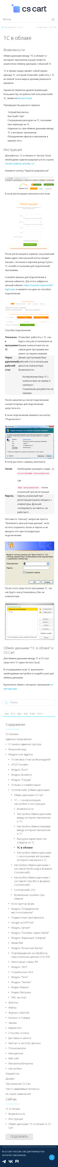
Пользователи (17, 1048)
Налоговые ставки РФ (24, 961)
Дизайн (10, 1078)
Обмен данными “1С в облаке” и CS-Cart (30, 1125)
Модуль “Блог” (19, 769)
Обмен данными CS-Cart (28, 795)
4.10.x (32, 713)
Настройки (15, 1068)
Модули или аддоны (20, 754)
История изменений (18, 1094)
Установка (12, 734)
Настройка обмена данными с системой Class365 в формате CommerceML (32, 881)
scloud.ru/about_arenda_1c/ (19, 163)
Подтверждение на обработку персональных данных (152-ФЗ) (30, 954)
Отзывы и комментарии (26, 785)
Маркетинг (15, 1028)
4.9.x (26, 713)
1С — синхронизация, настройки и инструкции (29, 801)
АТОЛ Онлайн (19, 764)
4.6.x (7, 713)
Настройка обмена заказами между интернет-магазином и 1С (34, 830)
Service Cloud (24, 98)
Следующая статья (45, 27)
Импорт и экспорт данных (24, 1043)
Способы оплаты (18, 1033)
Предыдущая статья (13, 27)
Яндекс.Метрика (21, 992)
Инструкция (15, 1119)
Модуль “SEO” (19, 967)
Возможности (25, 809)
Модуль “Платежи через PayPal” (30, 932)
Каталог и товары (19, 1017)
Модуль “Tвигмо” (21, 982)
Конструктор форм (22, 903)
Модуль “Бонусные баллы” (27, 948)
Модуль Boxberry (21, 774)
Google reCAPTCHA (22, 922)
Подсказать (19, 1136)
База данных (16, 1053)
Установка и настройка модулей (31, 759)
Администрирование (19, 739)
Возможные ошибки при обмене (29, 896)
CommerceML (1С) (24, 890)
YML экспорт (19, 997)
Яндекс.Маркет (20, 987)
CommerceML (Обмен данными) (30, 790)
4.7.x (13, 713)
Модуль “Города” (21, 779)
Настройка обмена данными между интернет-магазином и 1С (34, 817)
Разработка (12, 1073)
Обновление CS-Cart (18, 1083)
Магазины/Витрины (20, 1063)
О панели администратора (24, 744)
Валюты (13, 1002)
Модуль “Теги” (19, 977)
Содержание (15, 724)
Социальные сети (22, 972)
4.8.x (19, 713)
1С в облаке (25, 847)
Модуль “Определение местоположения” (25, 910)
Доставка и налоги (19, 1038)
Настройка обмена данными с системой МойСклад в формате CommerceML (33, 868)
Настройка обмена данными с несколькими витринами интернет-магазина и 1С (34, 856)
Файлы (12, 1007)
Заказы (12, 1022)
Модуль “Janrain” (20, 927)
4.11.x (40, 713)
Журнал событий (18, 1012)
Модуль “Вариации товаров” (28, 937)
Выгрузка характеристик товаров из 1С (32, 840)
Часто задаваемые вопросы (22, 1089)
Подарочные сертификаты (27, 917)
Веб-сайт (13, 1058)
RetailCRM (17, 943)
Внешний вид (17, 749)
